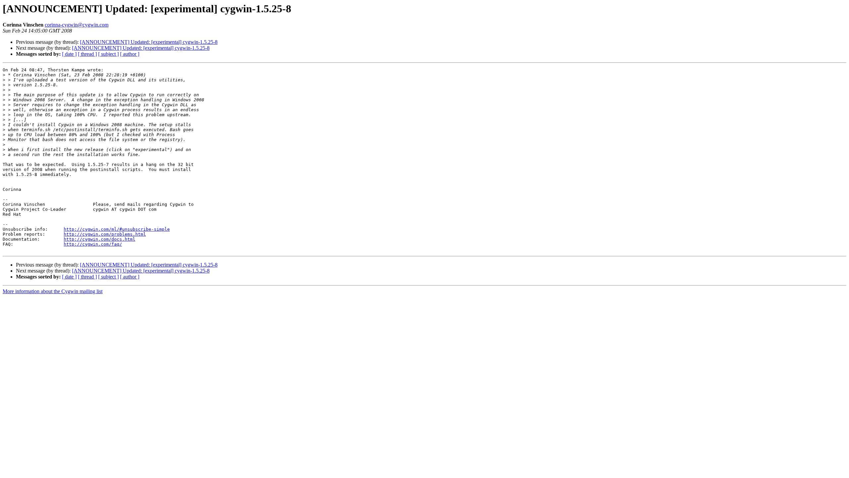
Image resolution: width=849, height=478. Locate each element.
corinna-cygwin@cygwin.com (76, 25)
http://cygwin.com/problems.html (105, 234)
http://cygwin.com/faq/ (93, 244)
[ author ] (129, 54)
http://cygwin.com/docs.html (99, 239)
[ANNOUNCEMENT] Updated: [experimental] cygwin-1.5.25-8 (149, 42)
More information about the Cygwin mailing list (52, 291)
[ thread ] (87, 54)
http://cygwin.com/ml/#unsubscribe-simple (117, 229)
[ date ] (69, 54)
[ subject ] (108, 54)
